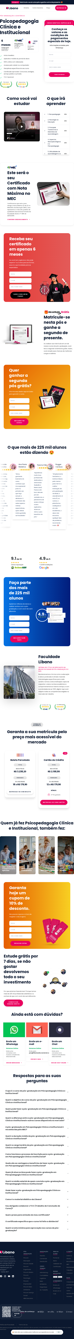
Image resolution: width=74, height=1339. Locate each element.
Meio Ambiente (43, 1282)
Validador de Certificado (57, 1265)
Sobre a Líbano (69, 1257)
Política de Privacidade (7, 1325)
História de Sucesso (70, 1295)
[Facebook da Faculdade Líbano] (1, 1276)
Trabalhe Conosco (70, 1271)
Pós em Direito (28, 1272)
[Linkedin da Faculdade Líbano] (13, 1276)
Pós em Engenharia (27, 1268)
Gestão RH (43, 1261)
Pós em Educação (26, 1259)
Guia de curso (69, 1289)
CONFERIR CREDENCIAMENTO (17, 219)
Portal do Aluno (56, 1259)
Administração (44, 1272)
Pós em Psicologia (26, 1276)
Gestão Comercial (43, 1257)
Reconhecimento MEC (70, 1262)
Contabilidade (44, 1275)
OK (59, 1332)
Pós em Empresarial (27, 1282)
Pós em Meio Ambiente (27, 1288)
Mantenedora (70, 1267)
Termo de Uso (23, 1325)
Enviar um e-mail (57, 1292)
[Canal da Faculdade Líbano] (9, 1276)
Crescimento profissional (70, 1283)
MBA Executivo (28, 1298)
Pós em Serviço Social (28, 1294)
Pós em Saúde (28, 1264)
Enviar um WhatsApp (56, 1286)
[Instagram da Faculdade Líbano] (5, 1276)
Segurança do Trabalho (44, 1288)
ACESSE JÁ (16, 1314)
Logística (43, 1278)
